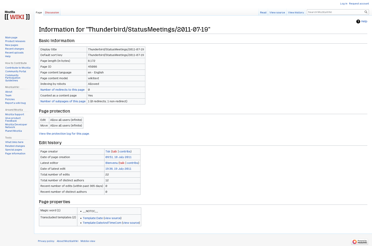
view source (112, 218)
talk (114, 151)
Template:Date (93, 218)
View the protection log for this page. (64, 133)
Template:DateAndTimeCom (102, 222)
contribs (125, 151)
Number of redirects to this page (62, 89)
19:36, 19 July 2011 (118, 168)
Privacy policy (46, 241)
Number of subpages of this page (63, 101)
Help (364, 21)
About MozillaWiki (67, 241)
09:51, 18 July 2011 (118, 157)
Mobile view (88, 241)
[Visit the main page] (17, 15)
